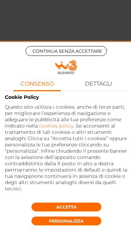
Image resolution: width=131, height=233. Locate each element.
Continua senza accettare (67, 51)
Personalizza (66, 221)
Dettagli (98, 83)
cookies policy (56, 126)
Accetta (66, 207)
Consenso (37, 83)
